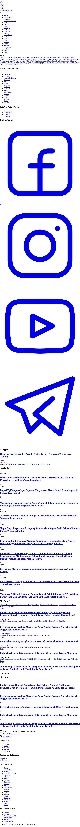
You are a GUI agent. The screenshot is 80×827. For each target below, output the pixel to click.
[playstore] (3, 760)
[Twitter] (1, 205)
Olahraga (7, 28)
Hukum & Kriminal (10, 21)
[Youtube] (40, 365)
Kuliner (6, 49)
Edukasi (6, 24)
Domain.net (7, 112)
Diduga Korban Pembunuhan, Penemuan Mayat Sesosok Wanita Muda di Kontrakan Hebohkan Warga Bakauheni (37, 478)
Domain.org (7, 114)
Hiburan (6, 38)
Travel (6, 52)
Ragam (6, 33)
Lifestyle (6, 50)
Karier (6, 43)
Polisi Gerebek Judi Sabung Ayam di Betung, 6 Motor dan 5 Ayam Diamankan (39, 653)
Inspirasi (6, 42)
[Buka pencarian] (1, 1)
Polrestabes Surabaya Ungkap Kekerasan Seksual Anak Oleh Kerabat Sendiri (24, 61)
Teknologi (7, 31)
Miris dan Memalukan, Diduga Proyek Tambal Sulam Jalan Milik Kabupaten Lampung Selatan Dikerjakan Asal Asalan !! (39, 504)
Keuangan (7, 45)
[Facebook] (40, 203)
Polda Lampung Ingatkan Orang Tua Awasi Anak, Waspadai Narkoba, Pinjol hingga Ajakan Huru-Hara (47, 59)
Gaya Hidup (8, 35)
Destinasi (7, 29)
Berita (6, 15)
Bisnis (6, 26)
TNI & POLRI (8, 17)
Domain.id (7, 116)
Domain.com (8, 111)
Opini (5, 40)
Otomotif (6, 36)
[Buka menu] (1, 12)
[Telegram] (40, 446)
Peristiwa (7, 19)
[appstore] (3, 759)
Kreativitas (7, 47)
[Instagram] (40, 285)
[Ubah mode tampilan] (2, 7)
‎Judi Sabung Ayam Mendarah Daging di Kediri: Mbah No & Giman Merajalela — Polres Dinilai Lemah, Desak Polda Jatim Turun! (40, 667)
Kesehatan (7, 22)
